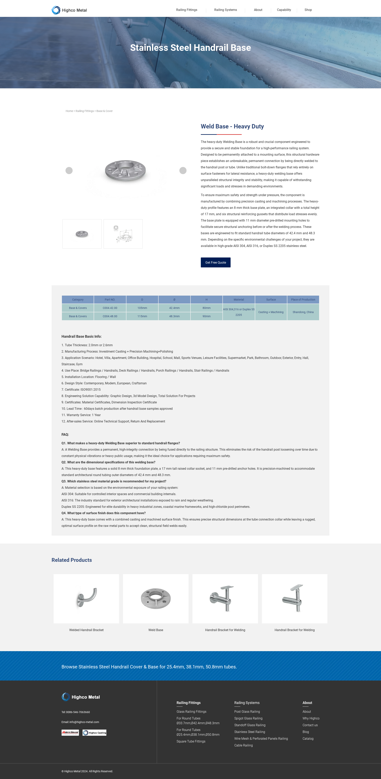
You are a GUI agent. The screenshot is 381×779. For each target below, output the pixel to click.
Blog (306, 732)
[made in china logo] (70, 733)
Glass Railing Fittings (191, 711)
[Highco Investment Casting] (94, 733)
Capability (284, 10)
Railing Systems (225, 10)
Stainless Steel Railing (249, 732)
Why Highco (311, 718)
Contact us (310, 725)
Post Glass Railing (247, 711)
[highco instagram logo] (88, 745)
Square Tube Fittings (191, 741)
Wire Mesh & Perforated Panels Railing (261, 738)
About (258, 10)
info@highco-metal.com (84, 722)
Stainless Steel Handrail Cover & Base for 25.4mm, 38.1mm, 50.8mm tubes (157, 667)
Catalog (308, 738)
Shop (308, 10)
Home (69, 111)
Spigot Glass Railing (248, 718)
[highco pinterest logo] (80, 745)
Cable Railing (243, 745)
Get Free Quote (215, 262)
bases (205, 233)
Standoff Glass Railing (250, 725)
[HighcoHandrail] (64, 745)
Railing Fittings (85, 111)
